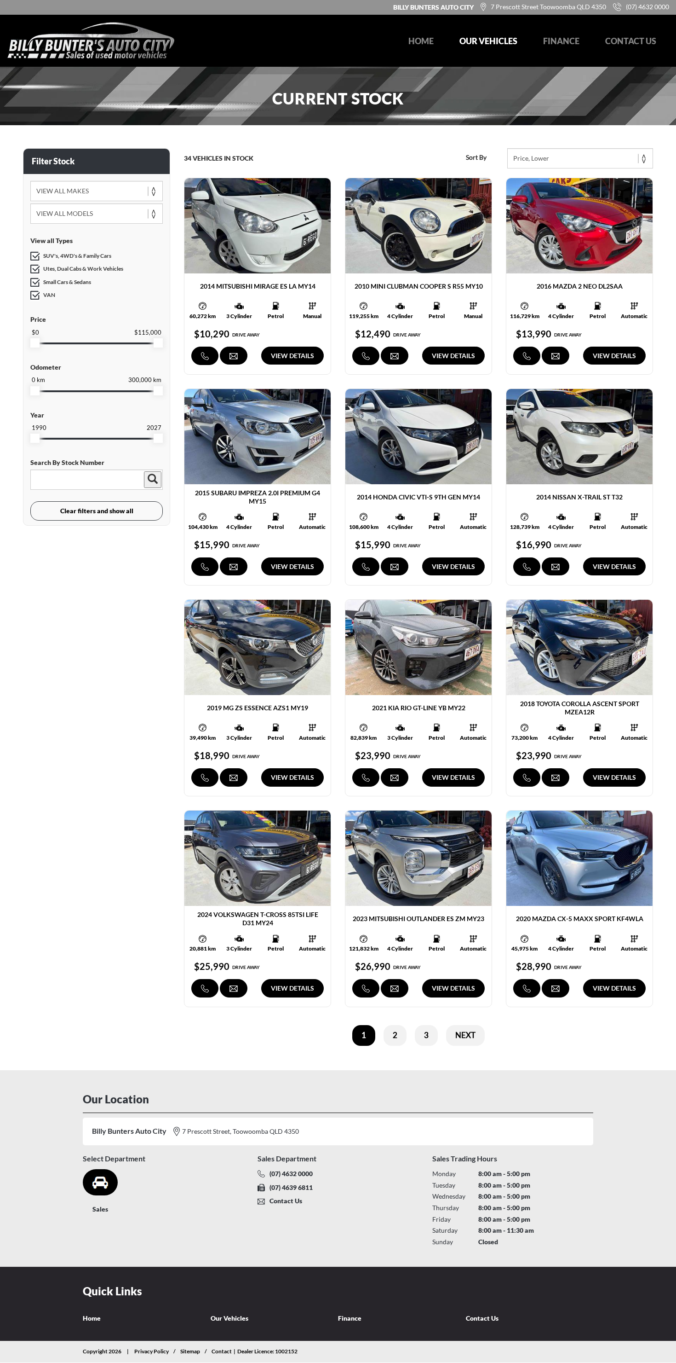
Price (38, 319)
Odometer (45, 367)
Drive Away (246, 334)
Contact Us (630, 41)
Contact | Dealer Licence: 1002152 (255, 1351)
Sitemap (190, 1351)
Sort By (476, 157)
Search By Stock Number (67, 462)
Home (421, 41)
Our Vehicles (488, 41)
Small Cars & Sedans (67, 281)
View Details (292, 356)
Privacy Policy (151, 1351)
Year (37, 415)
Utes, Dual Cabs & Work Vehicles (83, 268)
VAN (49, 294)
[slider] (35, 343)
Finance (561, 41)
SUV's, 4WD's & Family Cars (77, 255)
